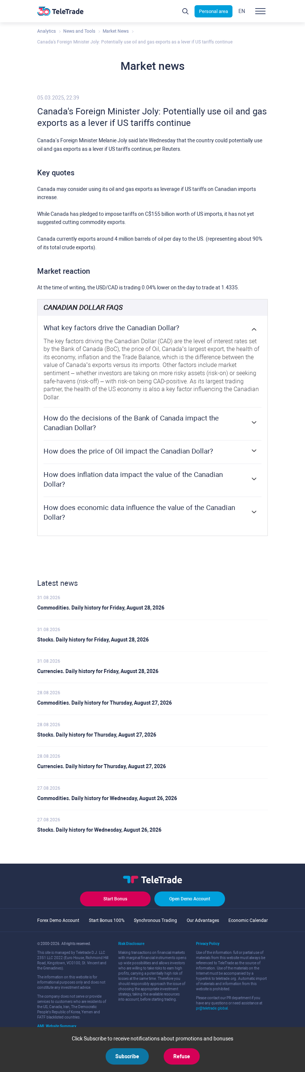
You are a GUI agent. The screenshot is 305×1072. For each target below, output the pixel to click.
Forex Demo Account (58, 920)
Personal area (213, 11)
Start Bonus (115, 899)
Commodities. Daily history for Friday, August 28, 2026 (100, 608)
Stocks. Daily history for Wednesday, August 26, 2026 (99, 830)
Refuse (181, 1056)
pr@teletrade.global (212, 1008)
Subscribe (127, 1056)
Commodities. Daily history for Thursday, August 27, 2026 (104, 703)
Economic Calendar (248, 920)
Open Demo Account (189, 899)
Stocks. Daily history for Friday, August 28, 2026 (93, 640)
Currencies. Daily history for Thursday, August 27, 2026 (101, 766)
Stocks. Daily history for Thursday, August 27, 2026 (96, 735)
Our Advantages (203, 920)
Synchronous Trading (155, 920)
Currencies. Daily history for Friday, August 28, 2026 (97, 671)
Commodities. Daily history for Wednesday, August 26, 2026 (107, 798)
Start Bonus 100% (107, 920)
